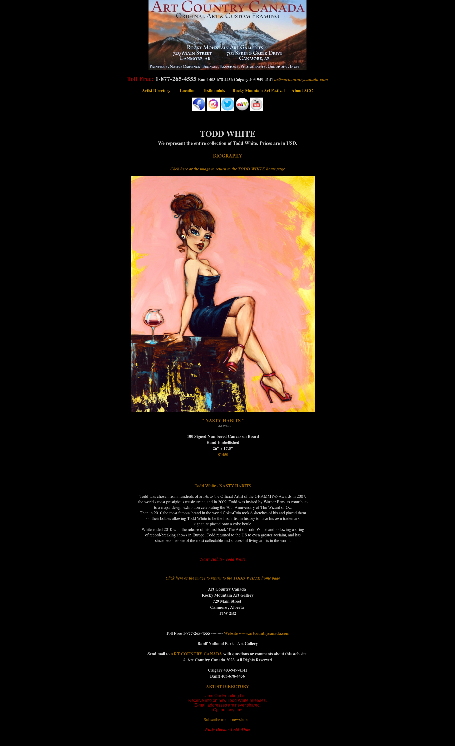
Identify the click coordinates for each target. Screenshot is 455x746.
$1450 (223, 454)
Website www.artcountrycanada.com (256, 633)
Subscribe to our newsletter (226, 719)
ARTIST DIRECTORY (227, 686)
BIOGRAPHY (227, 155)
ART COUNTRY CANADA (197, 654)
